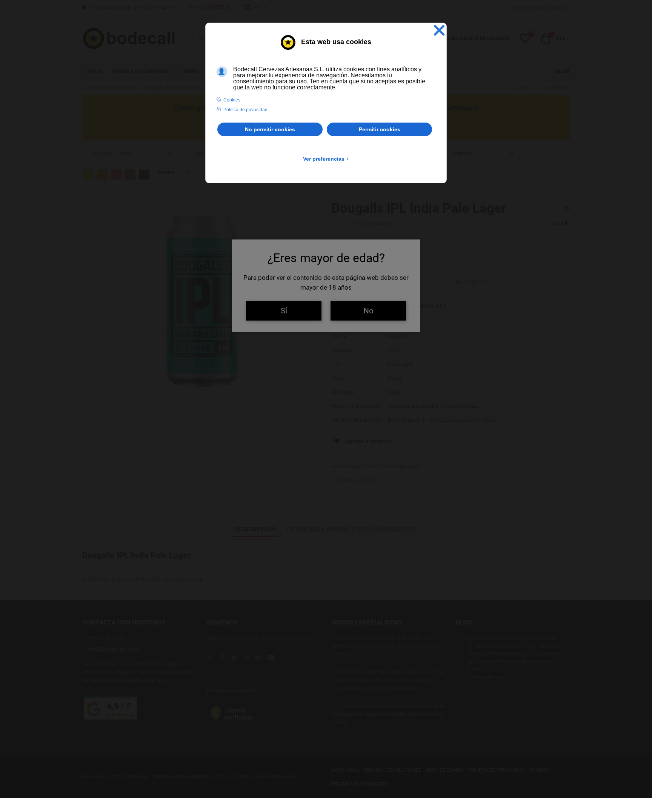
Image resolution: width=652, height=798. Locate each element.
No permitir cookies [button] (270, 129)
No (368, 310)
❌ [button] (439, 30)
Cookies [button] (231, 100)
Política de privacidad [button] (245, 109)
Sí (284, 310)
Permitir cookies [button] (379, 129)
